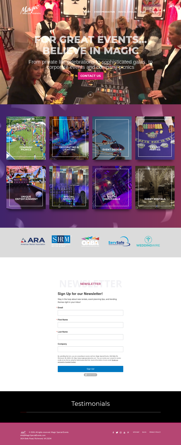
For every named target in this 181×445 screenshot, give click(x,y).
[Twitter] (117, 432)
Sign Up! (90, 369)
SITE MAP (136, 432)
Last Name (63, 332)
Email (60, 308)
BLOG (144, 432)
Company (62, 344)
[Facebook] (113, 432)
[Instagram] (121, 432)
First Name (63, 320)
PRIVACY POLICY (155, 432)
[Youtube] (124, 432)
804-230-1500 (152, 5)
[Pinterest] (128, 432)
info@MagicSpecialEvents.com (33, 435)
